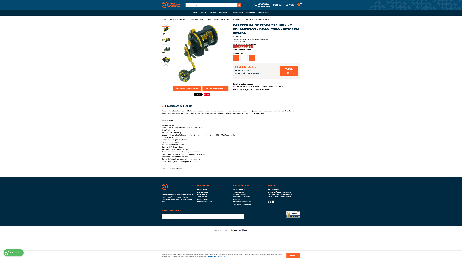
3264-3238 (263, 5)
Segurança (237, 199)
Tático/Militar (237, 12)
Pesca (203, 12)
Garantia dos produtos (242, 197)
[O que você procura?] (239, 5)
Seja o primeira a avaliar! (242, 50)
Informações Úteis (241, 185)
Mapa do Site (202, 194)
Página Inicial (202, 190)
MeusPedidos (279, 4)
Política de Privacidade (242, 204)
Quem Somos (202, 197)
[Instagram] (269, 202)
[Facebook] (273, 202)
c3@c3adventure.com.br (282, 192)
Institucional (203, 185)
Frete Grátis (263, 12)
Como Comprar (239, 190)
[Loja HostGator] (238, 230)
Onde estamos (202, 199)
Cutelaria (250, 12)
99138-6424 (263, 6)
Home (195, 12)
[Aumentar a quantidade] (252, 58)
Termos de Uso (238, 192)
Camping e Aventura (218, 12)
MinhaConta (291, 4)
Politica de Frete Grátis (242, 202)
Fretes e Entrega (239, 194)
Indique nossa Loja (204, 202)
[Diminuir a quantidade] (236, 58)
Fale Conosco (202, 192)
